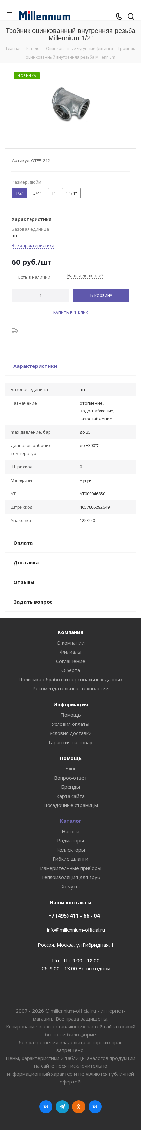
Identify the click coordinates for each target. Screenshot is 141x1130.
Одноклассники (78, 1106)
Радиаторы (70, 840)
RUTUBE (95, 1106)
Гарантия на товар (70, 742)
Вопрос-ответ (70, 777)
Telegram (62, 1106)
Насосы (70, 831)
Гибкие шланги (70, 859)
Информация (70, 704)
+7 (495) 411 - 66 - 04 (74, 916)
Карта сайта (70, 796)
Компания (70, 632)
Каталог (70, 821)
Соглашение (70, 661)
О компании (71, 642)
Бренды (70, 786)
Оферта (70, 670)
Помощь (70, 714)
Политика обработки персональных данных (70, 679)
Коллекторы (70, 849)
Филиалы (70, 652)
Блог (70, 768)
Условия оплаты (70, 724)
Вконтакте (45, 1106)
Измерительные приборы (70, 868)
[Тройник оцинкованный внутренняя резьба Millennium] (70, 104)
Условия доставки (70, 733)
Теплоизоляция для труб (70, 877)
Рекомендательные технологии (70, 688)
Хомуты (71, 886)
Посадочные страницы (70, 805)
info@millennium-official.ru (76, 929)
